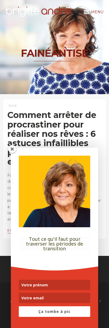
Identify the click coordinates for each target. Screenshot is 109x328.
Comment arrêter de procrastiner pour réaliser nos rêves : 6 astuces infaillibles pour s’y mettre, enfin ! (51, 138)
